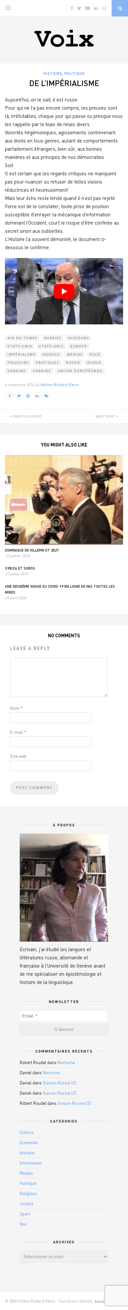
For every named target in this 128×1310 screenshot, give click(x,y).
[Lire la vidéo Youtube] (64, 291)
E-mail (18, 732)
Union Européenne (80, 370)
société (26, 1203)
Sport (25, 1213)
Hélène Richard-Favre (59, 384)
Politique (74, 73)
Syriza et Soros (20, 568)
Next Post (106, 416)
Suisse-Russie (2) (59, 1082)
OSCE (95, 354)
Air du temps (22, 338)
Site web (18, 756)
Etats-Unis (51, 346)
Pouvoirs (18, 362)
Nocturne (66, 1062)
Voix (23, 1224)
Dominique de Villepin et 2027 (32, 550)
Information (31, 1163)
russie (73, 362)
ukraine (42, 370)
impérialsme (22, 354)
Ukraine (17, 370)
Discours (78, 338)
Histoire (53, 73)
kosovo (51, 354)
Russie (94, 362)
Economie (29, 1142)
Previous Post (27, 416)
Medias (75, 354)
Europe (79, 346)
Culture (27, 1132)
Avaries (52, 338)
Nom (16, 708)
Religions (28, 1193)
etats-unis (20, 346)
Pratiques (47, 362)
